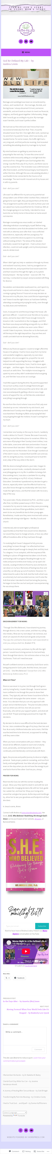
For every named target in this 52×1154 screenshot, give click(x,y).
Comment (38, 1049)
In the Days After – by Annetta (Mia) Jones (21, 1000)
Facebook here (31, 966)
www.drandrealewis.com (31, 812)
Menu (27, 52)
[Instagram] (21, 41)
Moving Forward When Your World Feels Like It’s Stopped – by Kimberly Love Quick (28, 1009)
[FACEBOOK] (26, 1130)
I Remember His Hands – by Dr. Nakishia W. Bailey (22, 1075)
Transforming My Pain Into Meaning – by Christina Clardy (24, 1097)
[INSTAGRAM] (20, 1130)
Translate (21, 1115)
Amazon (38, 819)
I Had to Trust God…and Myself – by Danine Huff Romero (25, 1103)
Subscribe (42, 926)
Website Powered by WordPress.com (26, 1137)
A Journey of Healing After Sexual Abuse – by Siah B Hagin (25, 1090)
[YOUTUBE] (31, 1130)
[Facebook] (26, 41)
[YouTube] (31, 41)
